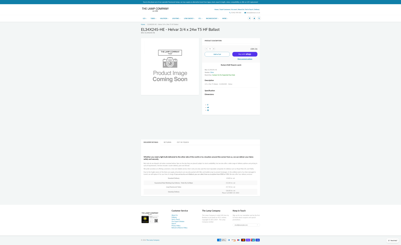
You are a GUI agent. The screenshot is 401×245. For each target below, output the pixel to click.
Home (143, 24)
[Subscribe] (257, 225)
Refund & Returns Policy (179, 228)
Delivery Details (151, 142)
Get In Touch (183, 142)
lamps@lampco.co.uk (253, 12)
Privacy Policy (176, 226)
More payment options (245, 59)
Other (212, 72)
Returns (167, 142)
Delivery (174, 217)
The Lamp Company (152, 240)
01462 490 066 (236, 12)
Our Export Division (178, 221)
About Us (175, 215)
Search (174, 223)
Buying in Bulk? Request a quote (231, 65)
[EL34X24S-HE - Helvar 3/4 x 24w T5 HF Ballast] (170, 66)
